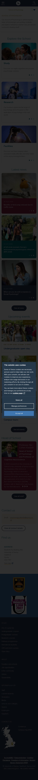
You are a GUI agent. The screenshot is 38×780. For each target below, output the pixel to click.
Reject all (19, 400)
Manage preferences (19, 406)
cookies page (18, 393)
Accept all (19, 413)
